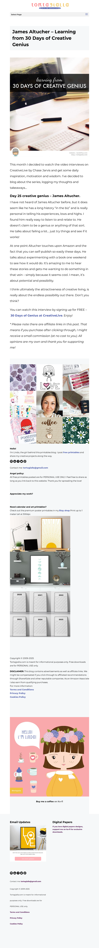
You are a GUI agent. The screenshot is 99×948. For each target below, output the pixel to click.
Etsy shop (64, 510)
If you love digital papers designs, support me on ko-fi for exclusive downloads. (68, 829)
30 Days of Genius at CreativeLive (36, 315)
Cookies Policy (18, 697)
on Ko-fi (58, 801)
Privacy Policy (17, 693)
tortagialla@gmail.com (35, 468)
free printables (71, 452)
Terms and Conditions (22, 689)
